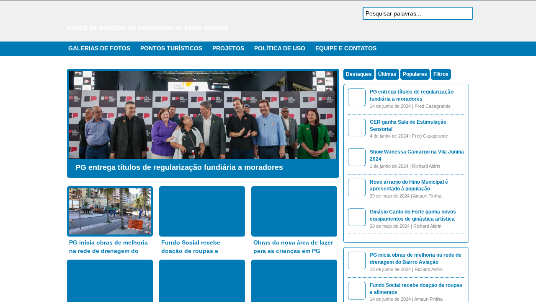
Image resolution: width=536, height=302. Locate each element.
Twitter (455, 48)
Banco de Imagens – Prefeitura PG (140, 16)
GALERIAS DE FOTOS (99, 48)
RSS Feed (445, 48)
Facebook (465, 48)
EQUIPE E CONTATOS (345, 48)
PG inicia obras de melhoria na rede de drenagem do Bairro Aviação (108, 250)
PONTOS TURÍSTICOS (171, 48)
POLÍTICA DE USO (279, 48)
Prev (77, 121)
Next (328, 121)
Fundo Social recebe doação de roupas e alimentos (190, 250)
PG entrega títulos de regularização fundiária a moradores (179, 167)
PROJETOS (228, 48)
